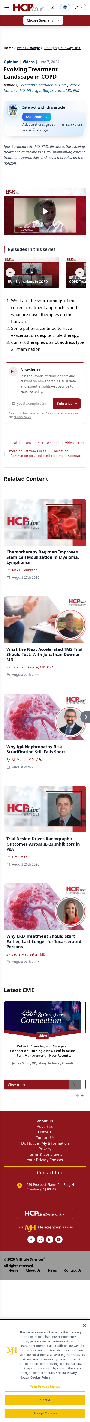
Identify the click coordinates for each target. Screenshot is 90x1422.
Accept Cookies (45, 1413)
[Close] (84, 1325)
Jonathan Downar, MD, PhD (32, 667)
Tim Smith (19, 857)
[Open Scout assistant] (65, 7)
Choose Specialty (40, 20)
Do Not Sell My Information (45, 1143)
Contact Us (45, 1137)
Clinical (11, 443)
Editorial (45, 1132)
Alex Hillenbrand (25, 570)
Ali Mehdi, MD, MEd (27, 759)
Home (8, 48)
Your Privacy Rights (45, 1387)
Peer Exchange (28, 48)
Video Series (74, 443)
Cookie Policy (40, 1377)
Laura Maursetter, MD (28, 954)
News (52, 1270)
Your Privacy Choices (45, 1159)
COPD (26, 443)
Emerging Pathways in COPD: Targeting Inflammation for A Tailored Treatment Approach (45, 453)
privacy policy (22, 417)
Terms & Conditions (45, 1154)
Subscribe (64, 403)
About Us (45, 1121)
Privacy (45, 1148)
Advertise (45, 1126)
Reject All (45, 1400)
